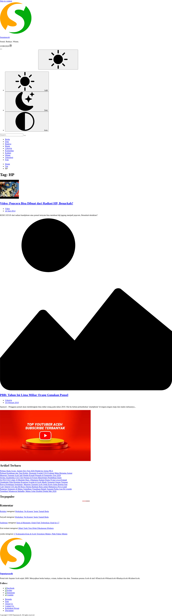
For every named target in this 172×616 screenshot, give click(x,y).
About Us (9, 604)
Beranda (8, 599)
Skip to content (6, 1)
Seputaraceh (5, 37)
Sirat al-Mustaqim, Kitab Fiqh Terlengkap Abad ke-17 (37, 523)
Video (7, 209)
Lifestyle (8, 148)
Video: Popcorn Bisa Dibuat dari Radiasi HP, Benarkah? (36, 203)
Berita (7, 139)
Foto (7, 160)
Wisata (7, 155)
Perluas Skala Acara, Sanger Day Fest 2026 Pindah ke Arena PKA (26, 471)
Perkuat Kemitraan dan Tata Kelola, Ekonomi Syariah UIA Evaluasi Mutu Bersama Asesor (36, 473)
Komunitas (9, 151)
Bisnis (7, 146)
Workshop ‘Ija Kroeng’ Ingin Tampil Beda (32, 511)
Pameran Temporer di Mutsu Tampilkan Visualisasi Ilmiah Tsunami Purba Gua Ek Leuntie (36, 489)
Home (7, 164)
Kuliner (8, 153)
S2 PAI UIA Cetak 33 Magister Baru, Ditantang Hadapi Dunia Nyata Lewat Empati (33, 480)
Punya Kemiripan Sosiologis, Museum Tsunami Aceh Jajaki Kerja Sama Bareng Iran (33, 484)
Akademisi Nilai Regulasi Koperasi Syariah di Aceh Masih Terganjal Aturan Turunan (34, 482)
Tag (6, 166)
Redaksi (3, 511)
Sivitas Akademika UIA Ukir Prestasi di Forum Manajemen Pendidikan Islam (30, 478)
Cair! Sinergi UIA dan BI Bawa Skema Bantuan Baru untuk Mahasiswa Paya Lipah (33, 487)
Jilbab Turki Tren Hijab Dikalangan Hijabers (36, 528)
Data (7, 142)
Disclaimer (9, 610)
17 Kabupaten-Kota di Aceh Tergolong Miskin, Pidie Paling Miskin (40, 534)
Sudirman (4, 523)
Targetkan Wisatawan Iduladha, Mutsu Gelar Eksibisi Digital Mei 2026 (28, 491)
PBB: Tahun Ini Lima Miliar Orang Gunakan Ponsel (34, 395)
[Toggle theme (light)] (58, 60)
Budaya (8, 144)
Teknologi (9, 157)
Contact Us (9, 606)
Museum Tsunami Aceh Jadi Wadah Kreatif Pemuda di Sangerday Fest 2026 (30, 475)
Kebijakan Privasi (12, 608)
